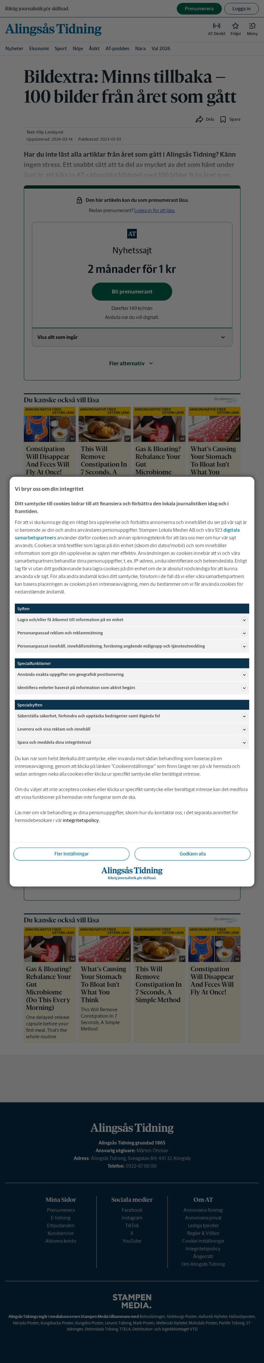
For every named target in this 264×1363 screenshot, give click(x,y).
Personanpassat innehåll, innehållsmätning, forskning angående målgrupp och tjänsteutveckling (111, 646)
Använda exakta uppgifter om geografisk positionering (70, 674)
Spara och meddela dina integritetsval (54, 742)
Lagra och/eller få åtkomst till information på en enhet (70, 619)
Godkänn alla (193, 853)
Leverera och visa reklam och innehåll (53, 729)
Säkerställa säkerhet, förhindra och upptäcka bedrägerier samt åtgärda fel (88, 716)
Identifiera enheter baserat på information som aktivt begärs (76, 687)
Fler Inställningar (71, 853)
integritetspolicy (81, 820)
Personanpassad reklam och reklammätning (60, 633)
